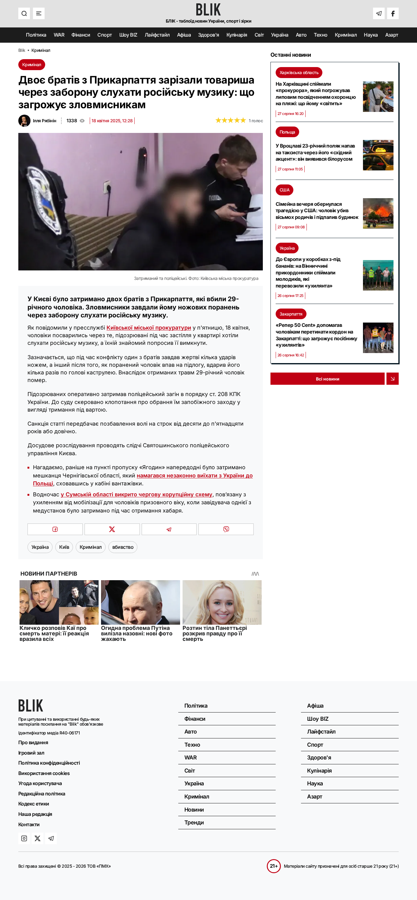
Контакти (29, 824)
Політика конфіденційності (49, 763)
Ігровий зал (31, 753)
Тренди (194, 822)
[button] (24, 13)
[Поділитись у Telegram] (169, 529)
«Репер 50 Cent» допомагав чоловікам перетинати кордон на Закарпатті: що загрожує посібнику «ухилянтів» (316, 335)
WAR (59, 35)
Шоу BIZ (128, 35)
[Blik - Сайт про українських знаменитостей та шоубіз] (30, 709)
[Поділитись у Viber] (226, 529)
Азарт (391, 35)
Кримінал (346, 35)
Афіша (184, 35)
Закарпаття (291, 313)
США (284, 189)
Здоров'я (208, 35)
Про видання (33, 742)
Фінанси (80, 35)
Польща (287, 131)
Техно (320, 35)
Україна (279, 35)
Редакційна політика (41, 794)
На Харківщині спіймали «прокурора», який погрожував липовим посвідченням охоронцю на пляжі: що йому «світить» (316, 94)
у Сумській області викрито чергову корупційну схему (136, 494)
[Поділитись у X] (112, 529)
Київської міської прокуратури (149, 327)
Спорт (104, 35)
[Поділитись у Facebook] (55, 529)
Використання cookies (44, 773)
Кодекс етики (33, 804)
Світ (259, 35)
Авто (301, 35)
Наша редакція (35, 814)
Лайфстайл (157, 35)
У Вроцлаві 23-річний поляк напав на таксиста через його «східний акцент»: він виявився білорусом (315, 152)
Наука (371, 35)
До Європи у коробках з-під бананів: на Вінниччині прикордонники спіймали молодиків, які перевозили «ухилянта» (308, 272)
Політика (36, 35)
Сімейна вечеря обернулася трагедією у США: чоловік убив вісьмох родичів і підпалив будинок (317, 210)
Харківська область (299, 72)
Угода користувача (40, 783)
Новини (194, 809)
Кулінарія (237, 35)
